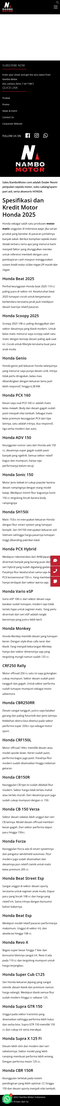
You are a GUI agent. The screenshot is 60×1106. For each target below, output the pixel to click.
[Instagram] (36, 135)
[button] (57, 3)
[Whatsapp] (45, 135)
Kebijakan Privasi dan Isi (15, 1101)
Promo (5, 104)
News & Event (9, 110)
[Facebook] (27, 135)
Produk (6, 98)
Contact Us (8, 117)
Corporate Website (12, 123)
